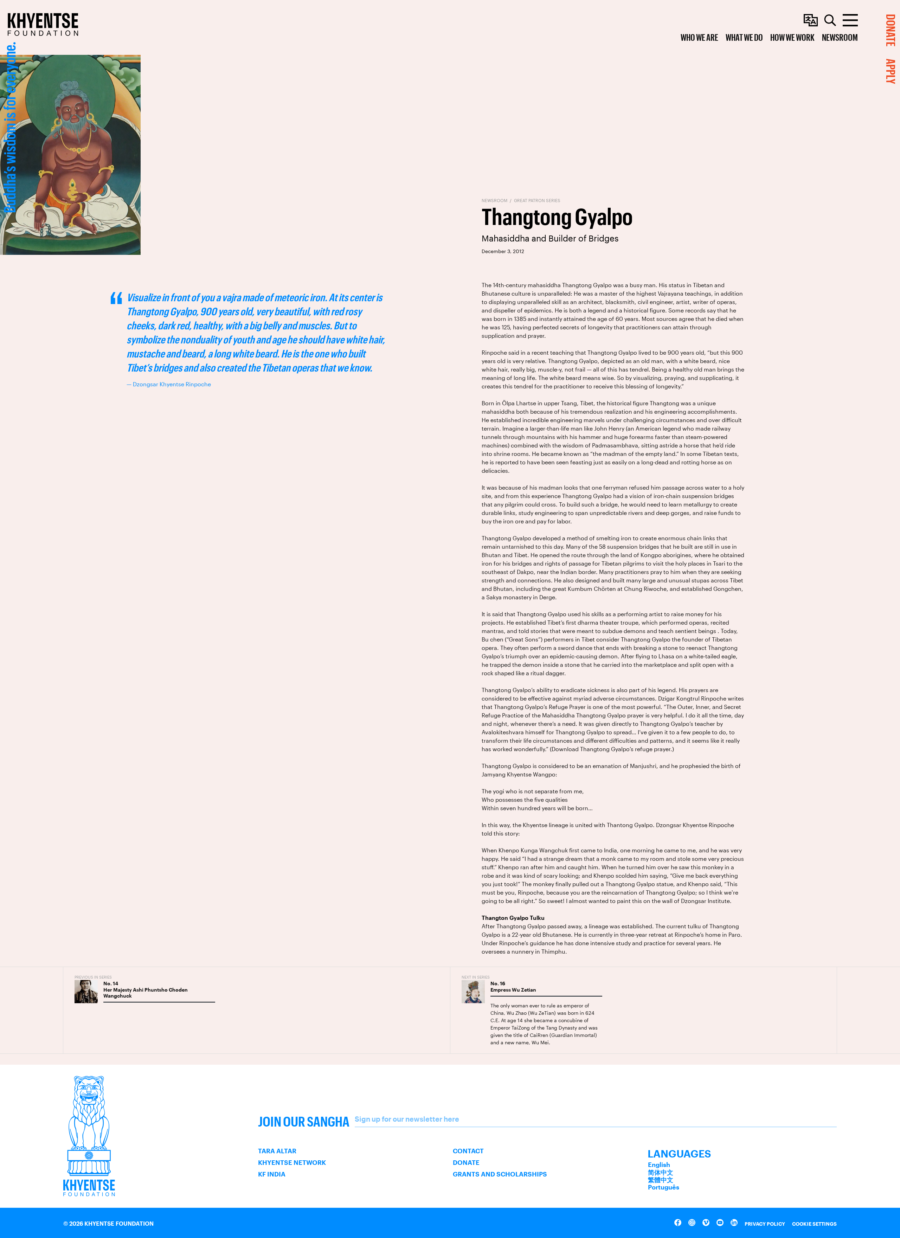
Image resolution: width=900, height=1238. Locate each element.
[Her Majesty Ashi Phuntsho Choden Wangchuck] (86, 992)
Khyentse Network (292, 1162)
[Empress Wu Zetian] (473, 992)
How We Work (792, 37)
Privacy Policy (765, 1224)
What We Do (744, 37)
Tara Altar (277, 1151)
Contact (468, 1151)
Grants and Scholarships (500, 1174)
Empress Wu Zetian (513, 990)
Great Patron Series (537, 200)
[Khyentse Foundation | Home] (43, 24)
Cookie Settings (814, 1224)
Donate (466, 1162)
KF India (271, 1174)
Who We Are (699, 37)
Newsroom (840, 37)
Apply (891, 71)
